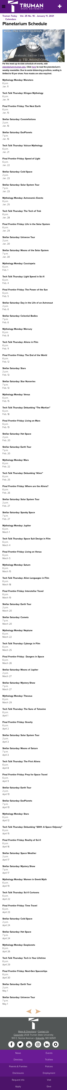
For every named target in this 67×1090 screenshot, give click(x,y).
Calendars (10, 19)
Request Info (18, 1080)
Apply (18, 1086)
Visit (49, 1080)
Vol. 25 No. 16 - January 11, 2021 (37, 16)
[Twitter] (20, 1044)
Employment (49, 1073)
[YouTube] (29, 1044)
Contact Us (43, 1031)
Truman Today (9, 16)
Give (49, 1086)
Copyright (18, 1034)
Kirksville (40, 1038)
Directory (18, 1059)
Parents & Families (18, 1066)
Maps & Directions (27, 1031)
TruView (49, 1059)
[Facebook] (11, 1044)
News (18, 1053)
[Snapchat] (56, 1044)
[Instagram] (38, 1044)
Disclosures (18, 1073)
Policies (49, 1066)
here (34, 67)
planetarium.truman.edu (14, 67)
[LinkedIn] (47, 1044)
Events (49, 1053)
